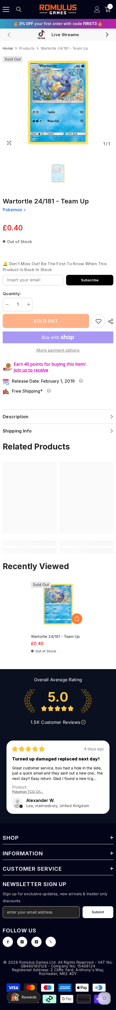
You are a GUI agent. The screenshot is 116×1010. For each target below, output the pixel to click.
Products (27, 48)
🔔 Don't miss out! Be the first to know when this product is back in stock (55, 266)
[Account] (97, 9)
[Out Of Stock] (76, 618)
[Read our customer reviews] (58, 701)
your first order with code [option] (58, 23)
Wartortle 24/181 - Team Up (55, 636)
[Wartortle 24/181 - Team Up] (58, 604)
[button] (21, 806)
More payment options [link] (58, 350)
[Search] (19, 9)
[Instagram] (22, 942)
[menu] (6, 9)
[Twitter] (51, 942)
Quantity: (12, 293)
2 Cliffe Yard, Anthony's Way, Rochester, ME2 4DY (71, 971)
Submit (98, 912)
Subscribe (89, 280)
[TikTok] (36, 942)
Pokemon (12, 209)
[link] (98, 321)
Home (8, 48)
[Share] (109, 321)
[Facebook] (8, 942)
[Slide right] (106, 35)
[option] (58, 102)
